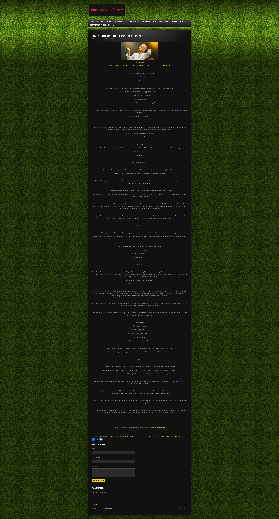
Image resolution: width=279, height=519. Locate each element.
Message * (95, 466)
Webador (185, 508)
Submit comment (98, 480)
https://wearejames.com (157, 427)
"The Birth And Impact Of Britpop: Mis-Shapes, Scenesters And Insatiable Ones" (143, 66)
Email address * (97, 457)
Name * (94, 448)
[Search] (113, 25)
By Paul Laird (139, 62)
